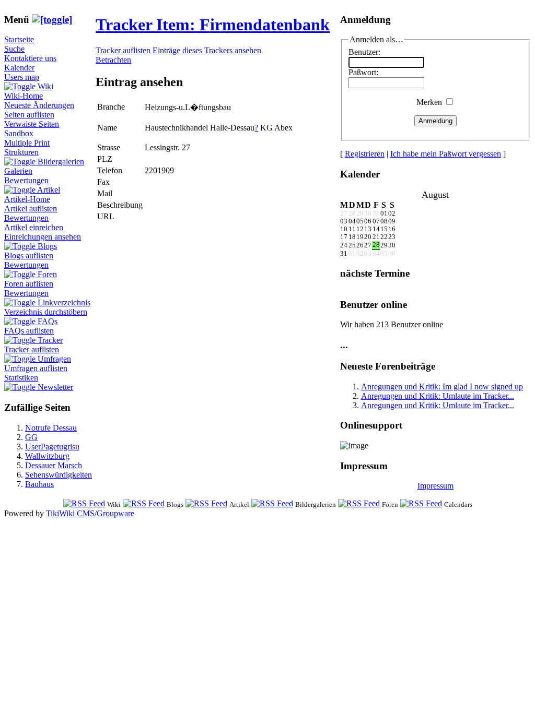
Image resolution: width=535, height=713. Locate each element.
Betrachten (113, 59)
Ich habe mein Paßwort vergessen (445, 153)
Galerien (18, 171)
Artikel (48, 189)
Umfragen (54, 358)
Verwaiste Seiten (31, 124)
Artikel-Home (27, 199)
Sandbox (18, 133)
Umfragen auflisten (35, 368)
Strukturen (21, 152)
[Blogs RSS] (144, 504)
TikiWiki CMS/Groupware (90, 513)
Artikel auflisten (30, 208)
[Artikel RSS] (206, 504)
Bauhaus (39, 484)
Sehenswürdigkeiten (58, 474)
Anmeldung (435, 121)
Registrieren (365, 153)
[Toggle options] (21, 86)
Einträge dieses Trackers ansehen (207, 50)
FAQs (47, 321)
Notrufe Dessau (51, 427)
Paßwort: (363, 72)
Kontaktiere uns (30, 58)
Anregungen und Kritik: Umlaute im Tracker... (437, 395)
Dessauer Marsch (53, 465)
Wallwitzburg (47, 455)
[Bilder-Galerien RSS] (272, 504)
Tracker (50, 340)
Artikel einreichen (33, 227)
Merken (429, 102)
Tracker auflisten (31, 349)
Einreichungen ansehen (42, 236)
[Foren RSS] (359, 504)
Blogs (47, 246)
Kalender (19, 67)
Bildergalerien (61, 161)
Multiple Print (27, 142)
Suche (14, 48)
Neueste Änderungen (39, 105)
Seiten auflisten (29, 114)
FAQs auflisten (29, 330)
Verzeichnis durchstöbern (45, 311)
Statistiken (21, 377)
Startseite (19, 39)
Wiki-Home (23, 95)
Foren (47, 274)
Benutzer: (364, 51)
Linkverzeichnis (64, 302)
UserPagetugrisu (52, 446)
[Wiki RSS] (84, 504)
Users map (21, 77)
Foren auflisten (28, 283)
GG (31, 437)
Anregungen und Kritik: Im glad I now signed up (442, 386)
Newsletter (55, 387)
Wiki (45, 86)
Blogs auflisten (28, 255)
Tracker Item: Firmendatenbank (213, 24)
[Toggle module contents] (52, 19)
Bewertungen (26, 180)
